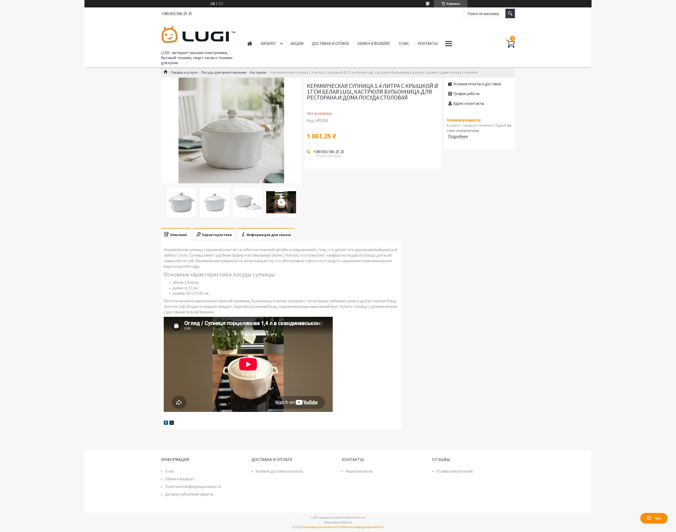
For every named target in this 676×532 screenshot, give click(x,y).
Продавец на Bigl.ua (338, 522)
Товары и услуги (184, 72)
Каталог (268, 43)
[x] (172, 423)
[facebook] (166, 423)
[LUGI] (198, 34)
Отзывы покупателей (454, 471)
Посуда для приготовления (223, 72)
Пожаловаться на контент (319, 527)
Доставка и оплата (330, 43)
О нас (404, 43)
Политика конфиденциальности (193, 486)
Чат (658, 518)
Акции (297, 43)
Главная (249, 43)
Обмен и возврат (373, 43)
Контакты (428, 43)
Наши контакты (359, 471)
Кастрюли (258, 72)
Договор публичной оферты (189, 494)
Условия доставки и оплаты (279, 471)
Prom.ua (359, 517)
